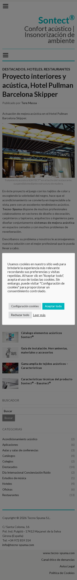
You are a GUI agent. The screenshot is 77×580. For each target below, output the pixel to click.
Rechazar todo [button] (20, 315)
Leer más (39, 315)
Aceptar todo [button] (53, 306)
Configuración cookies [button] (25, 306)
